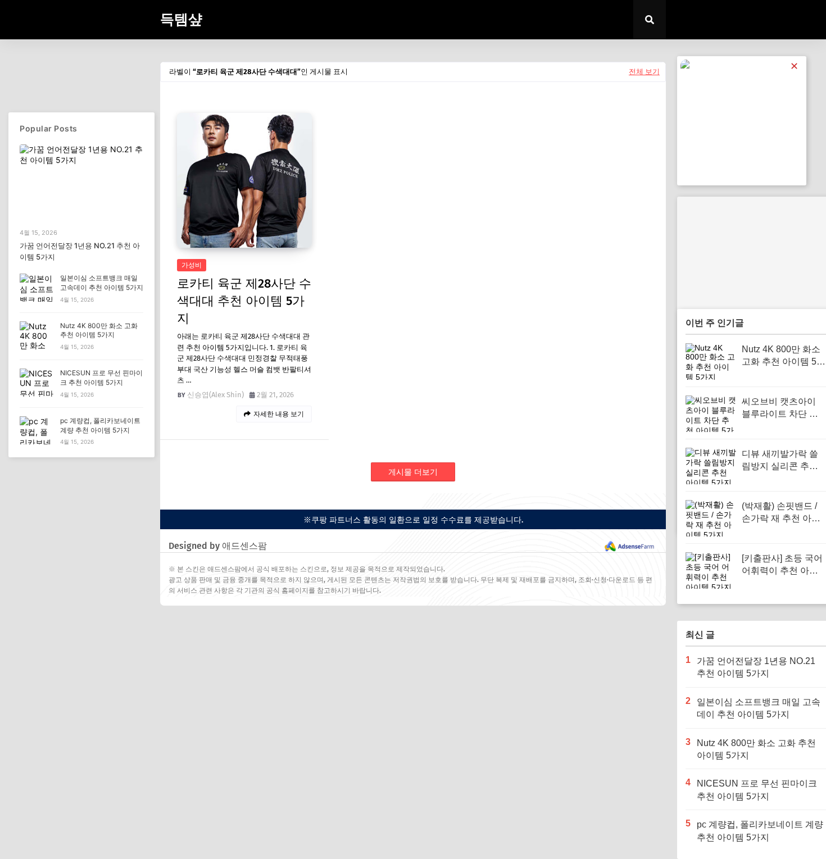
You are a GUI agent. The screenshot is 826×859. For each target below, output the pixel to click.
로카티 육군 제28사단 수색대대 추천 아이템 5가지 (244, 301)
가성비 (191, 265)
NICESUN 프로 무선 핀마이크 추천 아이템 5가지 (101, 378)
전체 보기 (644, 71)
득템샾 (181, 19)
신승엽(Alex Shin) (215, 394)
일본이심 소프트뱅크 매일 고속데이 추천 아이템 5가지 (101, 283)
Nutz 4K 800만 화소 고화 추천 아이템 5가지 (99, 330)
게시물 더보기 (413, 472)
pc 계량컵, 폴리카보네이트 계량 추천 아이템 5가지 (100, 425)
